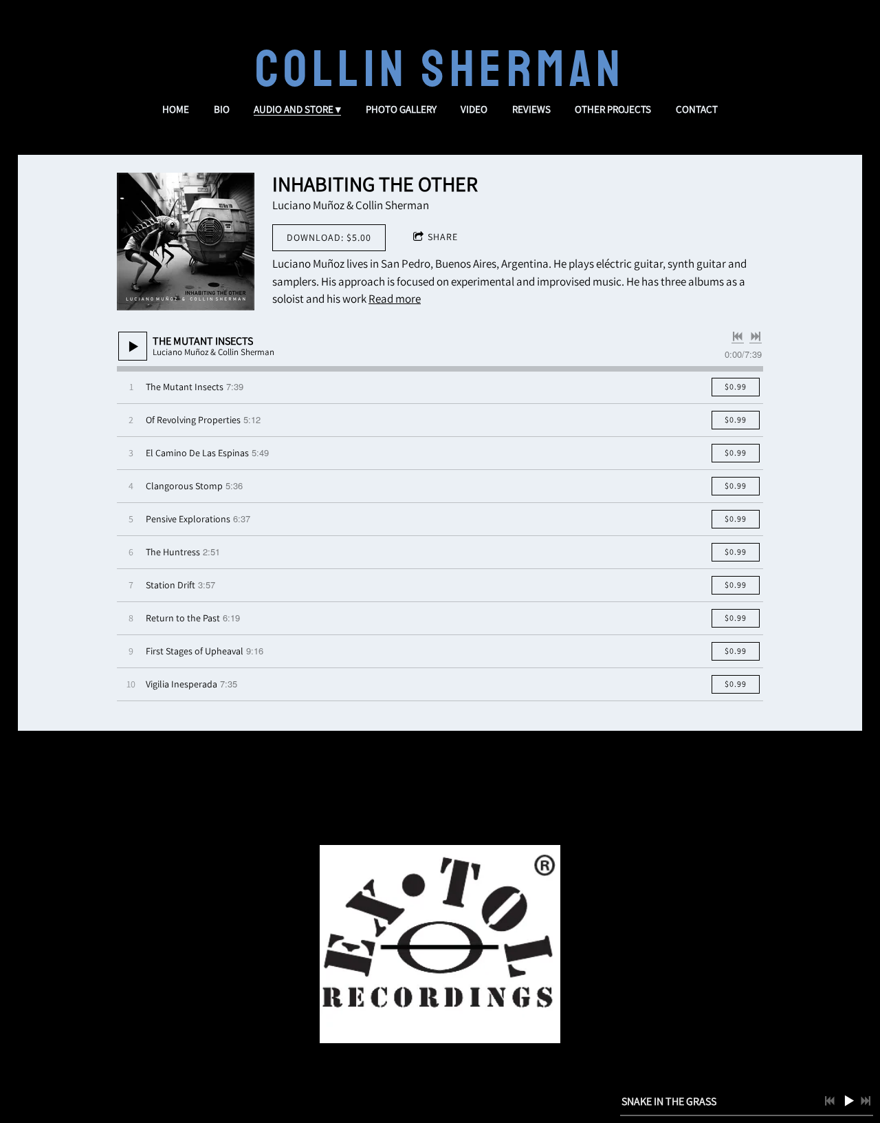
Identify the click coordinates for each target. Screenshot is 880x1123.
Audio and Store (293, 109)
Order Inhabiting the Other (440, 798)
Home (175, 109)
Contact (697, 109)
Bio (222, 109)
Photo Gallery (401, 109)
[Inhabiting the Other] (185, 241)
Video (474, 109)
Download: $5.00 (329, 237)
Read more (394, 298)
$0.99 (736, 386)
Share (443, 237)
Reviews (531, 109)
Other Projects (613, 109)
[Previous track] (738, 336)
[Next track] (755, 336)
